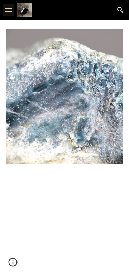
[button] (8, 10)
